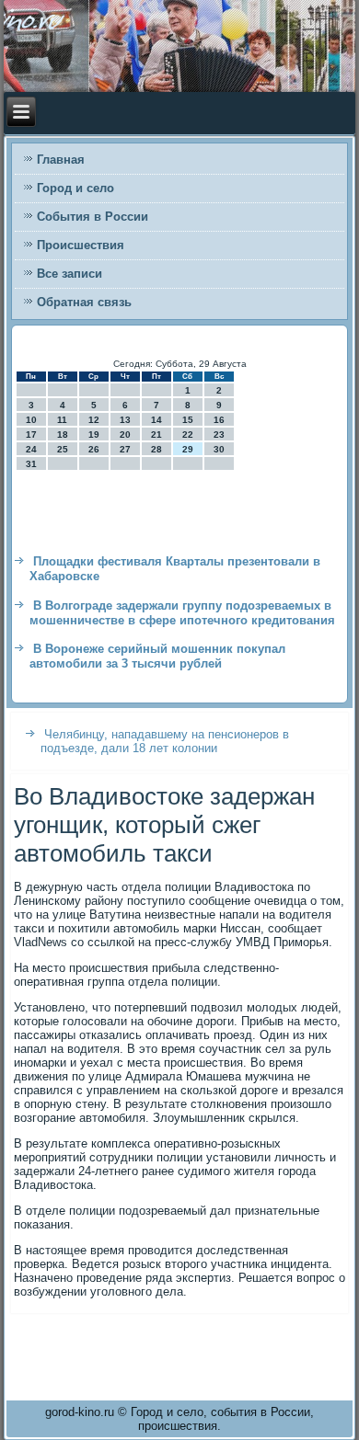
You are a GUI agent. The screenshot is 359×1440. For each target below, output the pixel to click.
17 (31, 434)
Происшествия (80, 245)
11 (62, 420)
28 (156, 449)
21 (156, 434)
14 (156, 420)
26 (93, 449)
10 (31, 420)
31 (31, 464)
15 (187, 420)
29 (187, 449)
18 (62, 434)
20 (125, 434)
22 (187, 434)
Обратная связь (84, 302)
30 (219, 449)
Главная (61, 159)
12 (93, 420)
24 (31, 449)
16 (219, 420)
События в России (92, 216)
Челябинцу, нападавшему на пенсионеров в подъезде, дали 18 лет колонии (165, 741)
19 (93, 434)
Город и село (75, 188)
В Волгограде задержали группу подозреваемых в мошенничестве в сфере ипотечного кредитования (182, 613)
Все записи (69, 273)
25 (62, 449)
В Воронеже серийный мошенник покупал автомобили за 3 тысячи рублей (157, 656)
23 (219, 434)
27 (125, 449)
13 (125, 420)
